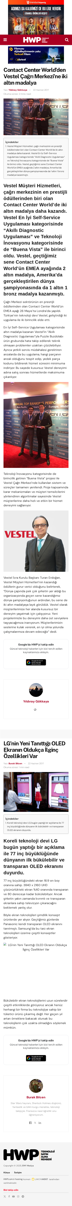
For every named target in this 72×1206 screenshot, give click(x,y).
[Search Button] (67, 40)
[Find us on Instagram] (18, 1196)
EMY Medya (28, 1165)
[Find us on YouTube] (13, 1196)
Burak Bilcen (15, 763)
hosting (19, 1179)
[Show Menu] (5, 40)
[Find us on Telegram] (23, 1196)
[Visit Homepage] (36, 40)
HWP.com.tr (9, 1179)
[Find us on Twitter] (4, 1196)
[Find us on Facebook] (9, 1196)
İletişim (18, 1172)
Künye (6, 1172)
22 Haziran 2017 (41, 89)
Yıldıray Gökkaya (18, 89)
